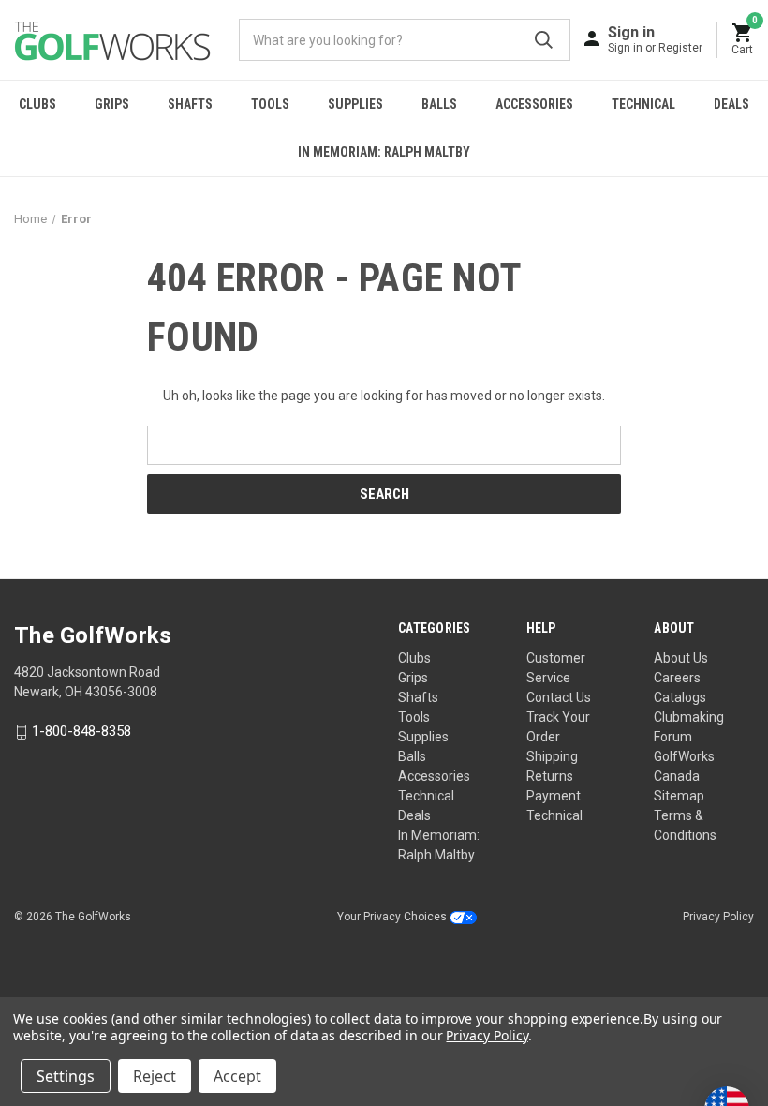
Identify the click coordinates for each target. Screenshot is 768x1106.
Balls (439, 104)
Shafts (190, 104)
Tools (270, 104)
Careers (677, 677)
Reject (154, 1076)
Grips (112, 104)
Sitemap (679, 795)
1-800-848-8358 (81, 732)
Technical (643, 104)
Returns (549, 776)
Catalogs (680, 697)
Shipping (552, 756)
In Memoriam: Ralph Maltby (384, 151)
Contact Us (558, 697)
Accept (237, 1076)
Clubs (37, 104)
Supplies (355, 104)
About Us (681, 657)
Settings (66, 1076)
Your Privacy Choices (393, 916)
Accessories (534, 104)
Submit (543, 40)
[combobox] (404, 40)
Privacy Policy (718, 916)
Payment (553, 795)
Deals (731, 104)
